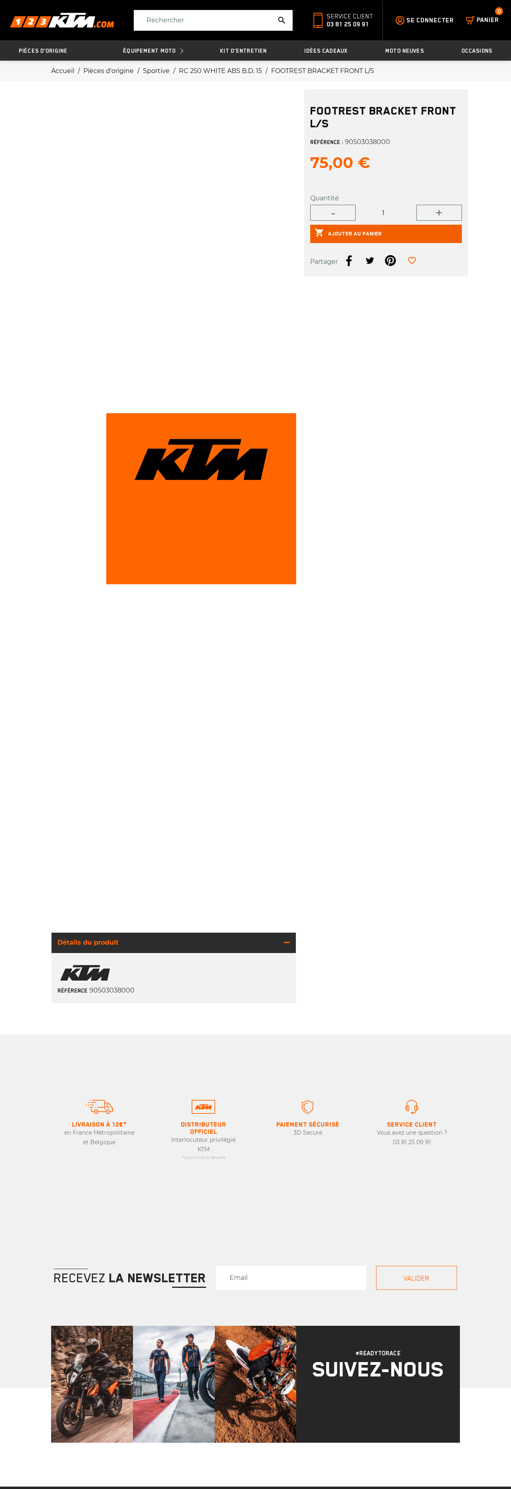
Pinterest (390, 261)
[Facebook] (388, 1406)
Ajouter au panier (348, 232)
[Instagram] (367, 1406)
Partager (349, 261)
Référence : (326, 142)
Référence (72, 990)
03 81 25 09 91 (348, 24)
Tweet (370, 261)
